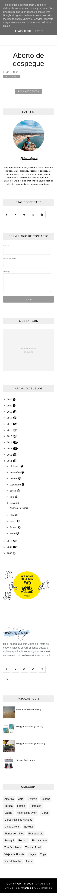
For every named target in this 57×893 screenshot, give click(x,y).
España (45, 799)
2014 (10, 442)
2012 (10, 454)
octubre (14, 478)
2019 (10, 411)
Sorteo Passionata (25, 760)
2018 (10, 418)
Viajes (32, 854)
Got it (39, 31)
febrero (14, 527)
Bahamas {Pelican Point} (28, 709)
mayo (13, 503)
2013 (10, 448)
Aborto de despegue (28, 59)
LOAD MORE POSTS (28, 91)
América (9, 799)
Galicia (8, 812)
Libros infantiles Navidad (18, 819)
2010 (10, 541)
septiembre (15, 484)
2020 (10, 405)
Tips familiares (12, 847)
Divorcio (32, 799)
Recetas (23, 840)
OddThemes (43, 887)
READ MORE (12, 77)
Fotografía (35, 806)
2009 (10, 547)
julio (12, 497)
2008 (10, 553)
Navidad (29, 826)
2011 (10, 460)
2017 (10, 424)
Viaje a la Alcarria (14, 854)
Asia (20, 799)
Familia (21, 806)
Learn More (23, 31)
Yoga (43, 854)
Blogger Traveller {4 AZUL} (29, 726)
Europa (8, 806)
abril (12, 515)
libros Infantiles (12, 861)
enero (13, 533)
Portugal (9, 840)
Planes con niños (14, 833)
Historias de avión (27, 812)
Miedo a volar (12, 826)
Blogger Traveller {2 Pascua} (30, 743)
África (29, 861)
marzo (13, 521)
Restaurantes (39, 840)
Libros (44, 812)
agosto (13, 490)
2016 (10, 430)
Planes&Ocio (35, 833)
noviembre (15, 472)
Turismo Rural (33, 847)
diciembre (15, 466)
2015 (10, 436)
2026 (10, 399)
